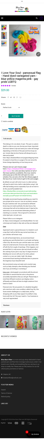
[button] (6, 86)
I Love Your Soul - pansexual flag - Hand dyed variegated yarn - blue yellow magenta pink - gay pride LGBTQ (21, 77)
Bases (3, 104)
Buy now (16, 116)
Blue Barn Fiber (17, 419)
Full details (7, 138)
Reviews (6, 305)
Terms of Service (6, 393)
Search (3, 390)
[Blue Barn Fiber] (22, 9)
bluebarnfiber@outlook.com (12, 378)
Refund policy (5, 396)
